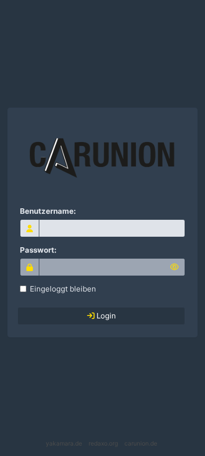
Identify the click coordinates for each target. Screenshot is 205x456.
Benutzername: (48, 211)
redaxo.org (103, 443)
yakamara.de (64, 443)
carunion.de (140, 443)
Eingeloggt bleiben (63, 289)
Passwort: (38, 250)
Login (105, 315)
